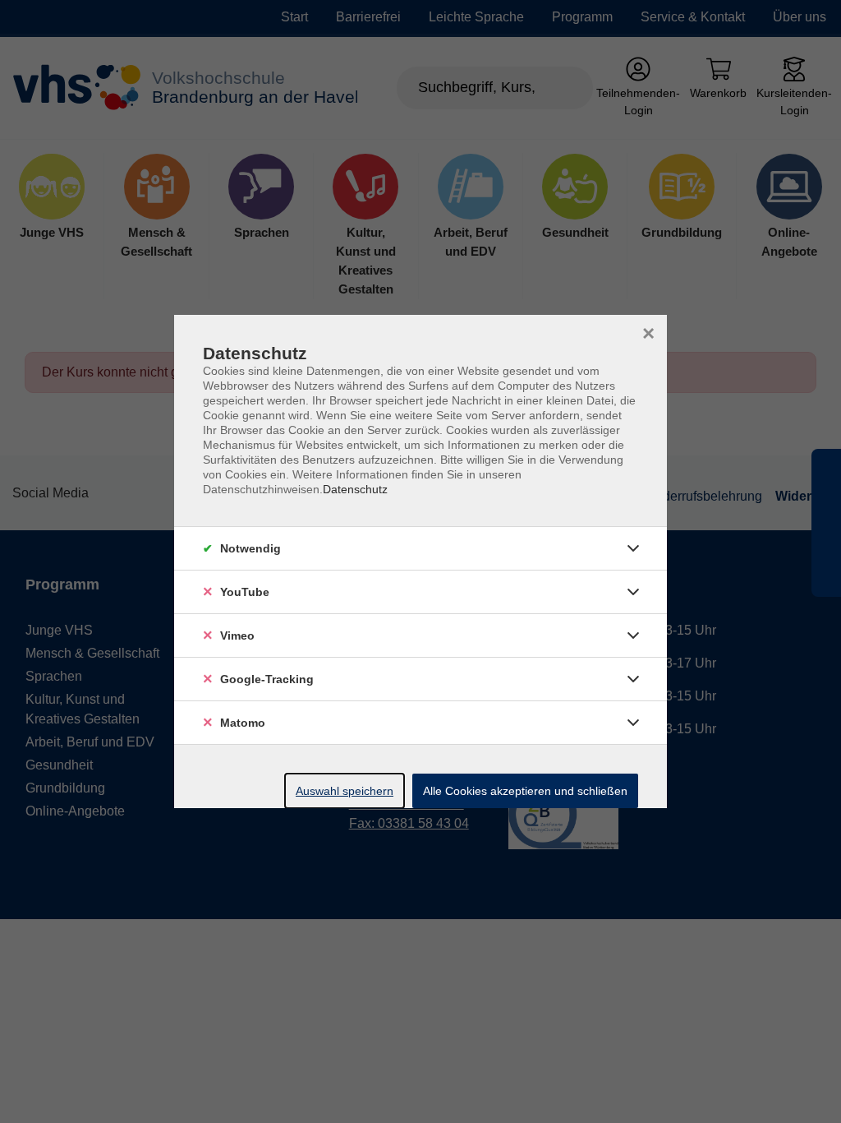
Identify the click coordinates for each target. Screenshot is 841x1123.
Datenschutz (355, 489)
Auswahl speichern (344, 790)
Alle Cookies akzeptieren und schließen (525, 790)
